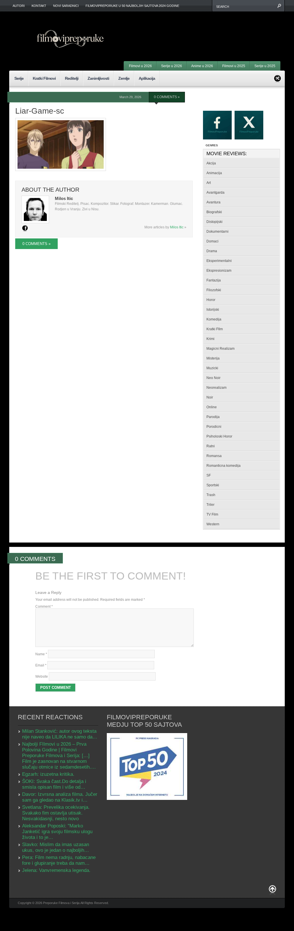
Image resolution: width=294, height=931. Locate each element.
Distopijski (214, 221)
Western (212, 524)
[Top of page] (272, 890)
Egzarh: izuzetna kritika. (48, 774)
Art (208, 182)
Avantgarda (215, 192)
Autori (19, 5)
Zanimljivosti (98, 78)
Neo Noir (213, 378)
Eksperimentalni (219, 261)
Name (41, 654)
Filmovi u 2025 (233, 66)
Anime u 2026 (202, 66)
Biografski (214, 212)
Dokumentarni (217, 231)
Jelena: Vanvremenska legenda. (56, 870)
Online (211, 407)
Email (41, 665)
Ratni (210, 446)
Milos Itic (176, 227)
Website (41, 677)
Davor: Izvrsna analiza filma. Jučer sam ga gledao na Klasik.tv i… (59, 797)
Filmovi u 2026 (140, 66)
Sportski (212, 485)
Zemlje (123, 78)
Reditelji (71, 78)
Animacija (214, 173)
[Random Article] (277, 78)
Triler (210, 504)
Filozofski (213, 290)
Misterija (213, 358)
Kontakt (39, 5)
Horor (210, 300)
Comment (44, 607)
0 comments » (167, 97)
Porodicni (213, 426)
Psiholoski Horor (219, 436)
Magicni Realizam (220, 348)
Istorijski (212, 309)
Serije (19, 78)
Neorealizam (216, 387)
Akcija (211, 163)
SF (208, 475)
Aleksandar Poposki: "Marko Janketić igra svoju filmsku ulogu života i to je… (57, 831)
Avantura (213, 202)
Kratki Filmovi (44, 78)
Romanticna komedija (223, 465)
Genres (212, 145)
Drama (211, 251)
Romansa (214, 456)
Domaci (212, 241)
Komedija (213, 319)
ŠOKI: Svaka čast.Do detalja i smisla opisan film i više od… (54, 784)
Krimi (210, 339)
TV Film (212, 514)
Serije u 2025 (264, 66)
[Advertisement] (209, 28)
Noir (209, 397)
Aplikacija (147, 78)
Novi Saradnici (66, 5)
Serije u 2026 (171, 66)
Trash (210, 495)
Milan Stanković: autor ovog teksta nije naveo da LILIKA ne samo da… (59, 734)
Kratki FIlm (214, 329)
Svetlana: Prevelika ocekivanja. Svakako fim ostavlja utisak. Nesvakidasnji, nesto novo (56, 812)
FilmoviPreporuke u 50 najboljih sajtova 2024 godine (132, 5)
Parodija (213, 417)
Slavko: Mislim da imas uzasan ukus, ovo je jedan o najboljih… (55, 847)
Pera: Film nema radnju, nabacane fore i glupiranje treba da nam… (59, 860)
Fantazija (213, 280)
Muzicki (212, 368)
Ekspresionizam (218, 270)
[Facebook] (25, 228)
